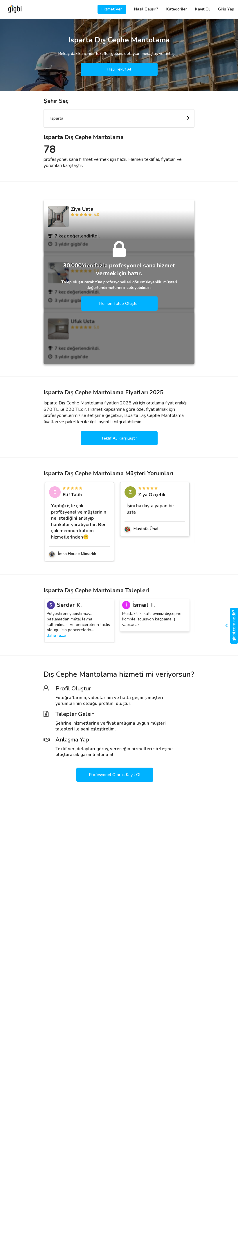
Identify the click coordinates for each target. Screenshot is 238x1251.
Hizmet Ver (112, 9)
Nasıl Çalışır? (146, 9)
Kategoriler (176, 9)
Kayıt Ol (202, 9)
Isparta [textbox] (57, 118)
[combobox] (119, 118)
